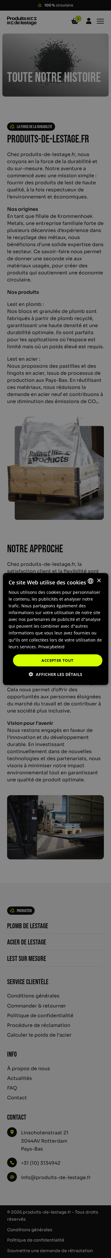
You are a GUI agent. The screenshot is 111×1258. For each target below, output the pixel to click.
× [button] (98, 581)
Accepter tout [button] (57, 660)
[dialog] (55, 629)
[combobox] (91, 581)
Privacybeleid (51, 646)
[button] (55, 674)
